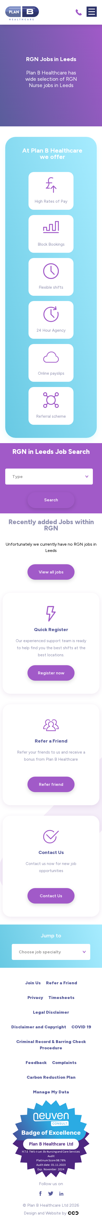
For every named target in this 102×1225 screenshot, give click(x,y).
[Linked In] (61, 1193)
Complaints (64, 1062)
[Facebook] (40, 1193)
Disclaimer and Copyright (38, 1026)
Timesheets (61, 997)
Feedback (36, 1062)
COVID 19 (81, 1026)
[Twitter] (50, 1193)
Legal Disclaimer (51, 1012)
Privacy (35, 997)
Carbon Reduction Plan (51, 1077)
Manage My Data (51, 1091)
